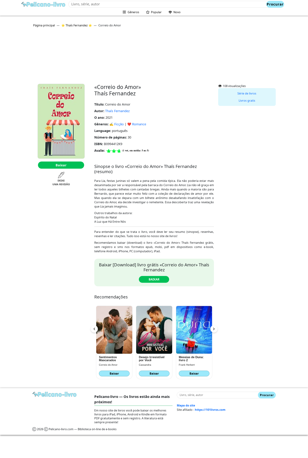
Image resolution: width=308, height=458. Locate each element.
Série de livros (246, 93)
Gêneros (133, 12)
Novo (177, 12)
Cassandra (141, 364)
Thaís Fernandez (117, 111)
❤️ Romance (136, 124)
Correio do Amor (104, 364)
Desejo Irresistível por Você (148, 359)
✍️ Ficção (116, 124)
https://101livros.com (210, 410)
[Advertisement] (154, 57)
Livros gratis (247, 101)
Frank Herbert (183, 364)
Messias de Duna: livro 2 (187, 359)
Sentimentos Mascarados (104, 359)
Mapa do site (186, 405)
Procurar (275, 4)
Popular (156, 12)
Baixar (61, 165)
